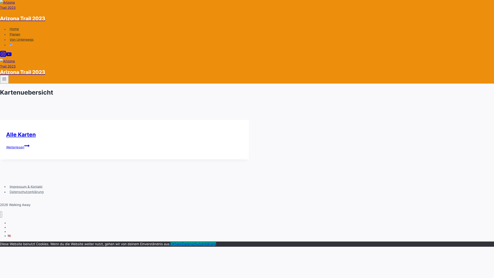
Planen (15, 34)
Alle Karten (21, 134)
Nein (178, 244)
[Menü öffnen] (4, 79)
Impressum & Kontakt (26, 186)
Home (14, 29)
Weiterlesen (18, 147)
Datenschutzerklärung (27, 192)
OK (172, 244)
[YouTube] (9, 56)
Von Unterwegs (22, 40)
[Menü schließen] (1, 214)
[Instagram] (3, 56)
